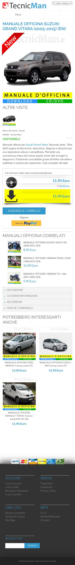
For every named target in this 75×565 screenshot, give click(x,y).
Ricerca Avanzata (15, 513)
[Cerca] (37, 15)
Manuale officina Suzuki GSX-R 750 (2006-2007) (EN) (45, 244)
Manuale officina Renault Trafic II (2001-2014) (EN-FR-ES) (19, 415)
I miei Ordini (12, 487)
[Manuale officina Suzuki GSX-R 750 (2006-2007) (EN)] (14, 246)
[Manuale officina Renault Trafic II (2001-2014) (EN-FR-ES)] (19, 393)
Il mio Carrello (13, 494)
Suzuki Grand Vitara (37, 144)
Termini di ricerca (15, 516)
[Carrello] (67, 15)
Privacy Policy (48, 490)
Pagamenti (46, 483)
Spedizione (64, 186)
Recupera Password (16, 490)
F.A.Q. (43, 513)
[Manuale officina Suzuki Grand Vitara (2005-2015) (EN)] (9, 119)
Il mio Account (13, 483)
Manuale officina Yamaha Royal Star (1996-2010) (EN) (47, 259)
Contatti (45, 520)
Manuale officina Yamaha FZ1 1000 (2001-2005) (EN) (44, 275)
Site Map (10, 520)
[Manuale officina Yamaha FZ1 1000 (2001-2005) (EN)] (14, 277)
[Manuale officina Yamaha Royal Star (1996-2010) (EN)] (14, 261)
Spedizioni (46, 487)
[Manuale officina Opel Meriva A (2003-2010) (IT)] (19, 343)
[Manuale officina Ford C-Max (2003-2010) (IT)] (55, 343)
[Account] (52, 15)
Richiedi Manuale (50, 516)
